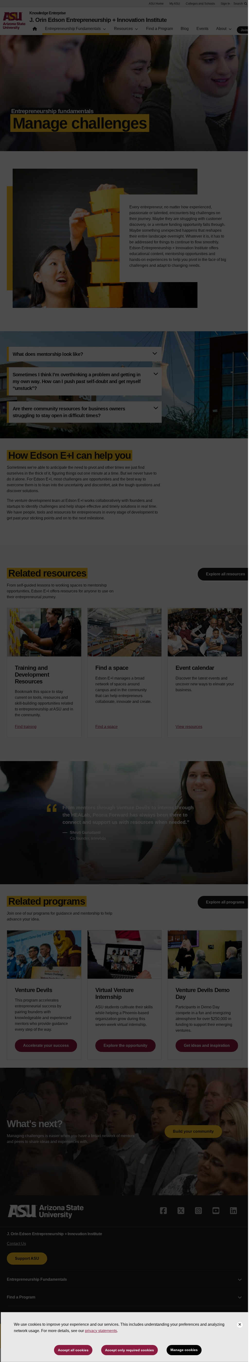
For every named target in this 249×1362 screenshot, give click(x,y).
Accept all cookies (73, 1350)
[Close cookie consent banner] (239, 1324)
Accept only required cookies (129, 1350)
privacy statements (101, 1331)
